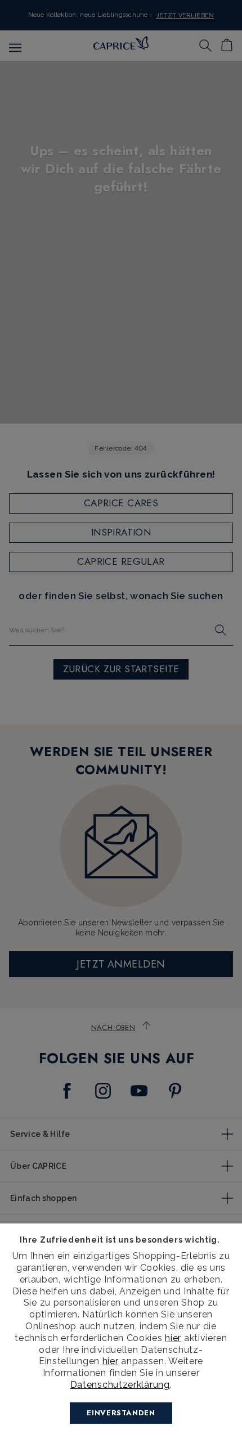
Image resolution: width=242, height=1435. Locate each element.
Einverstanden (121, 1412)
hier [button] (110, 1361)
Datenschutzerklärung (120, 1384)
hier (173, 1338)
